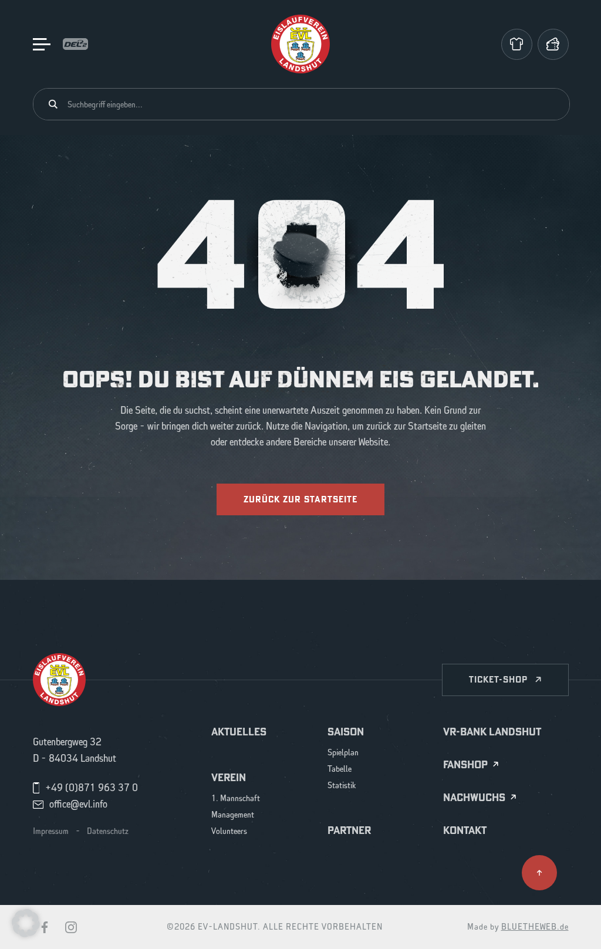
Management (232, 815)
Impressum (51, 831)
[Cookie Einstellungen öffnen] (26, 922)
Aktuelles (238, 732)
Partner (349, 830)
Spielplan (343, 753)
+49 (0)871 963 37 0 (91, 788)
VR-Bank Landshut (492, 732)
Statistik (341, 786)
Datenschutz (108, 831)
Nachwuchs (474, 797)
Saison (345, 732)
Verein (228, 777)
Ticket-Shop (498, 679)
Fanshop (465, 765)
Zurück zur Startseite (300, 499)
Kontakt (465, 830)
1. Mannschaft (235, 799)
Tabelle (339, 769)
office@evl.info (78, 804)
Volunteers (229, 832)
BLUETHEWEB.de (535, 927)
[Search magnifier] (53, 104)
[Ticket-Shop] (553, 44)
